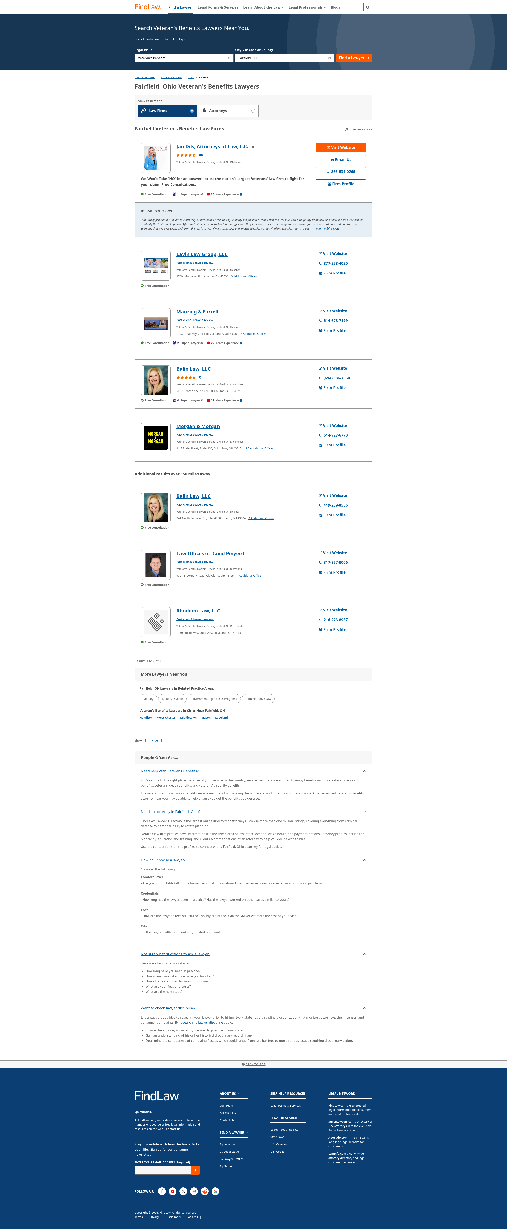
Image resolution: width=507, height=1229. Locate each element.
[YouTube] (172, 1191)
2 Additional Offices (253, 334)
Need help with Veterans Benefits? (170, 771)
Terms (139, 1217)
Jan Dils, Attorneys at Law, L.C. (212, 146)
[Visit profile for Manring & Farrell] (155, 323)
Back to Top (256, 1064)
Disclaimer (173, 1217)
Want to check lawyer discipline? (168, 1008)
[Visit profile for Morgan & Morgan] (155, 437)
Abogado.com (338, 1137)
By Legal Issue (229, 1151)
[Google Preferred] (215, 1191)
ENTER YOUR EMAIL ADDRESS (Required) (162, 1162)
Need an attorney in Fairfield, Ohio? (170, 811)
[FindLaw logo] (149, 7)
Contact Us (227, 1120)
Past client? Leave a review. (195, 263)
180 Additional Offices (259, 448)
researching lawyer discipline (201, 1022)
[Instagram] (194, 1191)
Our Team (226, 1105)
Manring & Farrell (197, 311)
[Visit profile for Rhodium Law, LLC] (155, 622)
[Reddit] (205, 1191)
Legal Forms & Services (285, 1105)
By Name (226, 1166)
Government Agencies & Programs (214, 699)
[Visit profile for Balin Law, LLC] (155, 380)
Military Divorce (172, 699)
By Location (227, 1144)
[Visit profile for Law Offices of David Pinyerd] (155, 565)
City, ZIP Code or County (254, 50)
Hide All (157, 740)
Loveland (221, 717)
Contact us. (173, 1129)
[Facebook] (162, 1191)
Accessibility (228, 1113)
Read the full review (327, 228)
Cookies (191, 1217)
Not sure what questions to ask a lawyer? (175, 954)
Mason (206, 717)
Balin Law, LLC (193, 368)
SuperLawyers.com (341, 1121)
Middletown (188, 717)
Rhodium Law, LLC (198, 610)
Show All (140, 740)
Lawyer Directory (145, 77)
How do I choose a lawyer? (163, 860)
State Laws (277, 1137)
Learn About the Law (284, 1129)
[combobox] (184, 58)
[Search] (367, 7)
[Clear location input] (329, 58)
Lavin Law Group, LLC (202, 254)
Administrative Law (258, 699)
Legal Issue (143, 50)
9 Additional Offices (261, 518)
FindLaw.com (337, 1105)
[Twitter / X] (183, 1191)
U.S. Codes (277, 1151)
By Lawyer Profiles (232, 1159)
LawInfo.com (337, 1153)
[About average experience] (241, 194)
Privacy (155, 1217)
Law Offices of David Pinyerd (210, 553)
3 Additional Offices (244, 276)
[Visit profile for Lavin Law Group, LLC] (155, 265)
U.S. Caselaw (278, 1144)
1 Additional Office (248, 575)
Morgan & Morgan (198, 426)
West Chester (166, 717)
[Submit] (195, 1170)
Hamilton (146, 717)
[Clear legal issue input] (229, 58)
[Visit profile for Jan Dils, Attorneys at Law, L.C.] (155, 158)
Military (148, 699)
